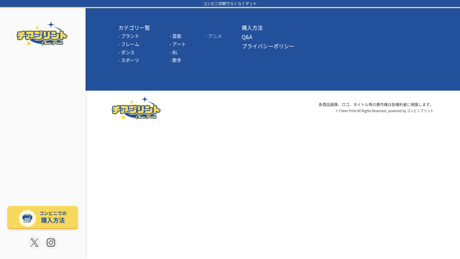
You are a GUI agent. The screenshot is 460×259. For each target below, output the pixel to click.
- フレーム (128, 44)
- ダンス (126, 52)
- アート (178, 44)
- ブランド (128, 36)
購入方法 (252, 27)
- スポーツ (128, 60)
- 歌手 (175, 60)
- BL (174, 52)
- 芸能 (175, 36)
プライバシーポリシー (268, 46)
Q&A (247, 36)
